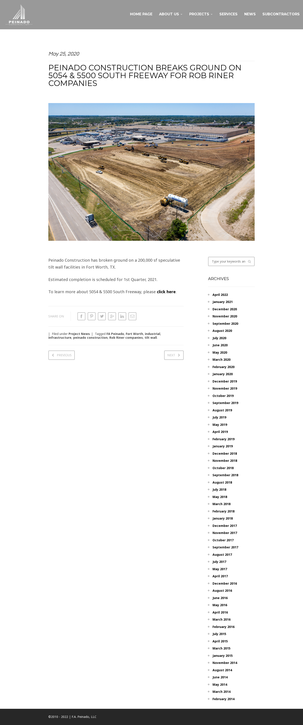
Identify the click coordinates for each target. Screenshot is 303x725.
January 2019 (222, 446)
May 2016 (219, 605)
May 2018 (219, 497)
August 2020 (222, 331)
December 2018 (224, 453)
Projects (199, 14)
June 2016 (220, 598)
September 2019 (225, 403)
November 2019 (224, 388)
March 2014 (221, 691)
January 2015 (222, 655)
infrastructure (59, 337)
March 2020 (221, 359)
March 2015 (221, 648)
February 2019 (223, 439)
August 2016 (222, 590)
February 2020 (223, 367)
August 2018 (222, 482)
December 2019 (224, 381)
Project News (79, 334)
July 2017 (219, 562)
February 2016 (223, 627)
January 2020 (222, 374)
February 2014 (223, 699)
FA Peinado (115, 334)
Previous (64, 355)
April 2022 (220, 295)
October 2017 (223, 540)
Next (171, 355)
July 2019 (219, 417)
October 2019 (223, 396)
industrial (152, 334)
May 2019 (219, 424)
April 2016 (220, 612)
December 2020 (224, 309)
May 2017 (219, 569)
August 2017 (222, 554)
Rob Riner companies (126, 337)
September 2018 (225, 475)
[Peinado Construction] (18, 14)
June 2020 (220, 345)
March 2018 (221, 504)
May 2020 (219, 352)
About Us (169, 14)
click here (166, 291)
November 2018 (224, 460)
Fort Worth (134, 334)
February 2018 (223, 511)
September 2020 (225, 323)
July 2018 (219, 489)
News (250, 14)
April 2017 (220, 576)
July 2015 (219, 634)
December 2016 (224, 583)
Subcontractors (281, 14)
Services (228, 14)
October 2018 (223, 468)
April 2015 (220, 641)
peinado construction (90, 337)
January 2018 (222, 518)
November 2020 (224, 316)
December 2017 (224, 526)
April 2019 (220, 432)
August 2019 (222, 410)
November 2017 (224, 533)
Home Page (141, 14)
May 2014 (219, 684)
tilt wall (151, 337)
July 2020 (219, 338)
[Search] (249, 261)
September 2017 (225, 547)
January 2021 (222, 302)
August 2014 (222, 670)
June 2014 (220, 677)
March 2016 (221, 619)
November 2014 (224, 663)
